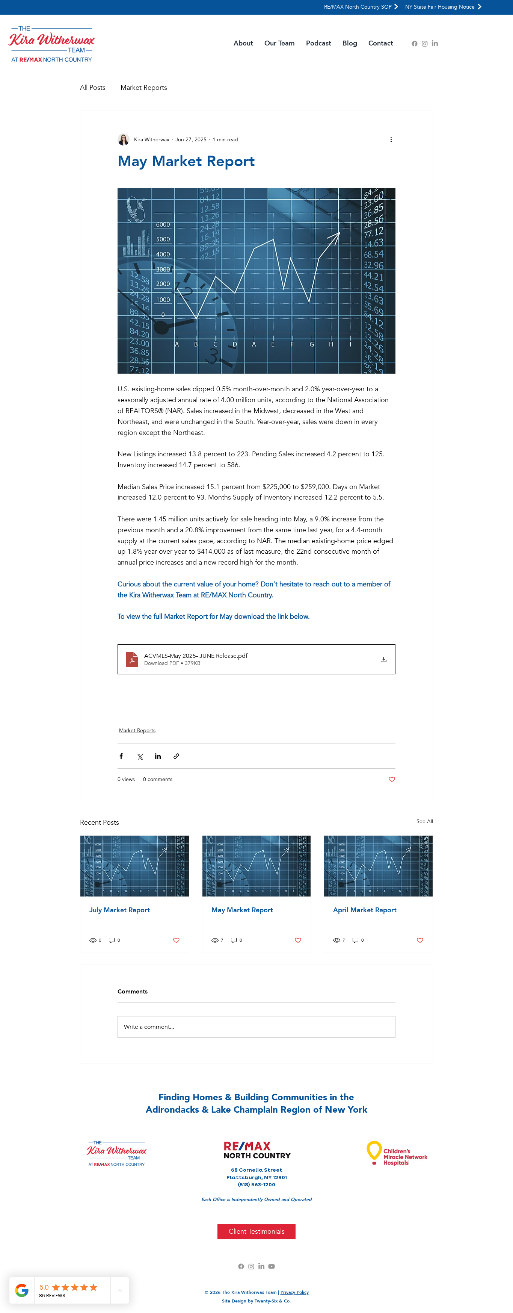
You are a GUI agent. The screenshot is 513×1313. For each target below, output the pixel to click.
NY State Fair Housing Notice (440, 7)
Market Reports (144, 87)
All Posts (93, 87)
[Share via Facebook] (121, 756)
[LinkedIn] (435, 43)
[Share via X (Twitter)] (139, 756)
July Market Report (119, 910)
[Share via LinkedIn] (157, 756)
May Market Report (242, 910)
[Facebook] (414, 43)
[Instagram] (425, 43)
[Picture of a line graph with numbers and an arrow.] (134, 866)
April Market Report (365, 910)
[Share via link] (176, 756)
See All (424, 821)
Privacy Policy (295, 1292)
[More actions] (390, 139)
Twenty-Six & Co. (273, 1301)
